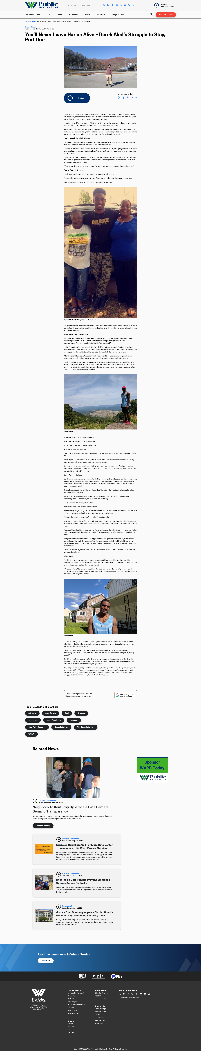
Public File (71, 999)
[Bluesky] (129, 5)
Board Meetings (100, 1009)
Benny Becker (30, 27)
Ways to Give (118, 15)
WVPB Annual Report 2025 (77, 1005)
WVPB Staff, (67, 841)
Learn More (45, 961)
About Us (101, 15)
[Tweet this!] (119, 97)
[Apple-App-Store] (104, 5)
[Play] (35, 801)
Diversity (81, 713)
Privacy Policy (72, 996)
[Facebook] (112, 5)
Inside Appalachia (54, 720)
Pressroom (99, 1023)
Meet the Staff (100, 1020)
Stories (33, 21)
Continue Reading (43, 826)
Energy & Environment (47, 800)
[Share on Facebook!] (123, 97)
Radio (59, 15)
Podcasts (73, 15)
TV (48, 15)
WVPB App (71, 1032)
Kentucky (74, 720)
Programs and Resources (104, 999)
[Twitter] (133, 5)
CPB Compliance (73, 1002)
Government (67, 906)
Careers (97, 1015)
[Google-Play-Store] (108, 5)
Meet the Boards (100, 1012)
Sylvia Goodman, (45, 802)
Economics (32, 720)
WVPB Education (33, 15)
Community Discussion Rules (129, 997)
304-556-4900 (38, 1009)
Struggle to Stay (61, 727)
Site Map (71, 1008)
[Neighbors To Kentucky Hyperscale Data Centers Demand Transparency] (73, 777)
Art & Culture (50, 713)
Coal (67, 713)
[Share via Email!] (136, 97)
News (87, 15)
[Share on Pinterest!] (128, 97)
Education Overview (101, 993)
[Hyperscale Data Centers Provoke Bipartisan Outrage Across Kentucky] (44, 883)
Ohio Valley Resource (37, 727)
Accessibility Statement (76, 993)
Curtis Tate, (66, 908)
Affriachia (32, 713)
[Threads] (121, 5)
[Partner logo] (82, 976)
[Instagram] (117, 5)
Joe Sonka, (66, 875)
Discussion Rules (73, 1014)
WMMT (31, 734)
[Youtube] (125, 5)
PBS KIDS (98, 996)
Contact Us (99, 1017)
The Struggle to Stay (85, 727)
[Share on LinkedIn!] (132, 97)
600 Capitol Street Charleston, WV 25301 (38, 1006)
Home (27, 21)
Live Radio (71, 1026)
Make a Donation (166, 15)
